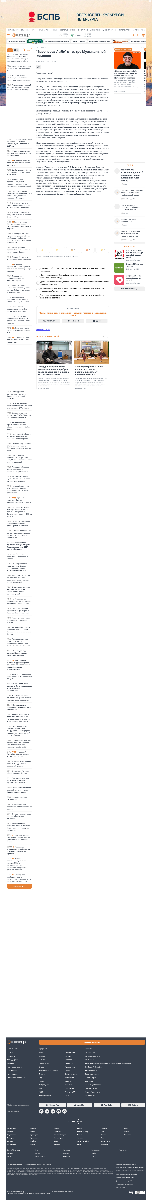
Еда (40, 1088)
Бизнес (42, 1060)
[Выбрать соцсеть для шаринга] (38, 67)
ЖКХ (41, 1092)
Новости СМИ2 (43, 330)
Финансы (69, 1085)
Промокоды (130, 246)
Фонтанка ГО (42, 30)
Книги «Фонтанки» (92, 1074)
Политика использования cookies (126, 1174)
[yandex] (64, 1111)
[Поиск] (133, 35)
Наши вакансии (13, 1074)
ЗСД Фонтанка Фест (109, 30)
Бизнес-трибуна (45, 1063)
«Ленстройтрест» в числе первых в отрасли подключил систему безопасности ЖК (89, 370)
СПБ (16, 50)
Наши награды (120, 1187)
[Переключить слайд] (145, 60)
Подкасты (69, 1063)
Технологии (69, 1078)
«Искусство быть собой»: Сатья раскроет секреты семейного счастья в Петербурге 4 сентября (125, 74)
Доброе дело (44, 1085)
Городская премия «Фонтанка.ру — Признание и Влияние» (108, 1063)
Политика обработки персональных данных (130, 1167)
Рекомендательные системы (125, 1177)
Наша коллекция (91, 1071)
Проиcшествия (71, 1067)
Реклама (10, 1063)
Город (41, 1081)
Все (9, 50)
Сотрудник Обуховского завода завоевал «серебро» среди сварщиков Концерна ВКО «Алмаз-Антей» (53, 370)
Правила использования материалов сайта (130, 1171)
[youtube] (58, 1111)
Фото (67, 1096)
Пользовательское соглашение (126, 1164)
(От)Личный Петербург (93, 1067)
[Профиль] (143, 35)
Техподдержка (12, 1060)
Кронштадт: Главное (93, 1085)
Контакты (11, 1056)
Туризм (68, 1081)
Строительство (71, 1074)
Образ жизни (70, 1053)
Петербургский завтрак (129, 30)
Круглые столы (91, 1088)
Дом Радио (89, 1081)
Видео (41, 1067)
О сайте (10, 1053)
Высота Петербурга (92, 1092)
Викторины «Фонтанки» (48, 1071)
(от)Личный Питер (27, 30)
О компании (12, 1071)
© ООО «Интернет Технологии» (62, 1192)
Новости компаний (48, 336)
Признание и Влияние (79, 30)
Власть (42, 1074)
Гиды (41, 1078)
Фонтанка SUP (13, 30)
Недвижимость (45, 1096)
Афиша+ (42, 1056)
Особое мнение (71, 1060)
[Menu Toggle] (8, 35)
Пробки (76, 35)
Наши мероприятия (14, 1067)
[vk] (53, 1111)
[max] (41, 1111)
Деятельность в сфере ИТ (124, 1181)
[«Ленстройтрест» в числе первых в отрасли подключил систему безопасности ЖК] (91, 352)
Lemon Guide (95, 30)
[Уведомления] (138, 35)
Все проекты (90, 1096)
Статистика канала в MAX (17, 1078)
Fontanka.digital (90, 1078)
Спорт (67, 1071)
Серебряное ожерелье (59, 30)
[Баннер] (35, 41)
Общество (69, 1056)
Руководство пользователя (124, 1184)
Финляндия (69, 1088)
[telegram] (47, 1111)
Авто (41, 1053)
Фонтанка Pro (90, 1053)
